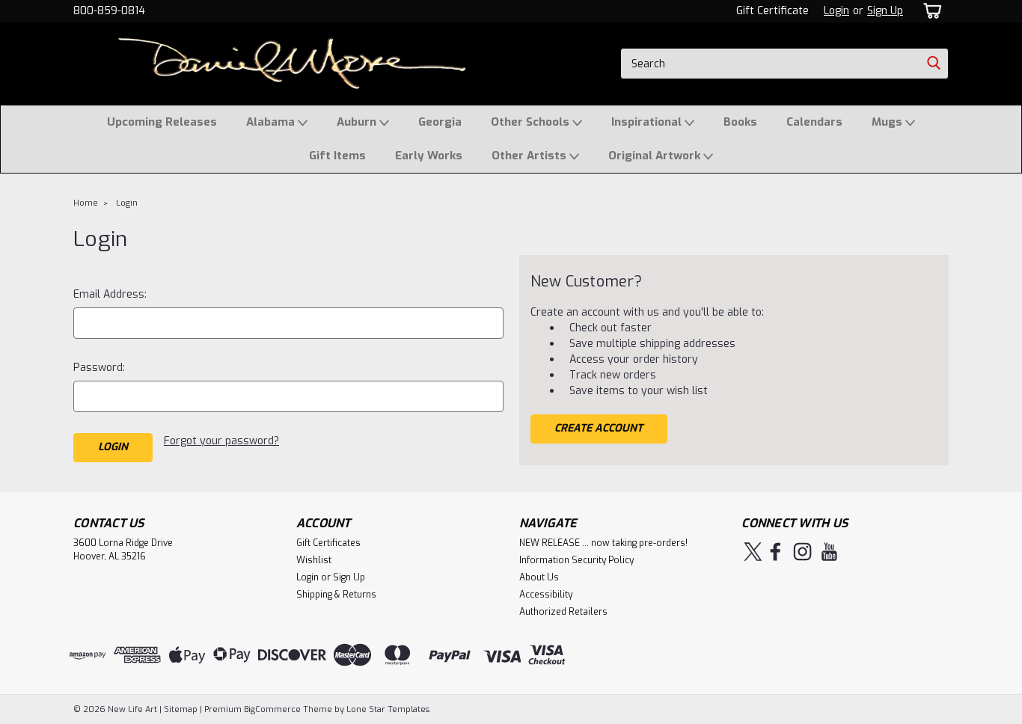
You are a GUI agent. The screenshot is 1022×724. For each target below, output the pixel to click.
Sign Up (885, 11)
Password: (99, 368)
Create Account (598, 428)
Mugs (888, 121)
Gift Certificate (772, 11)
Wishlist (313, 560)
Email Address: (110, 294)
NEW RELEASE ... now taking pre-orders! (603, 543)
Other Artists (530, 155)
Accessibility (545, 595)
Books (740, 121)
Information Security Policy (576, 560)
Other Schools (531, 121)
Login (836, 11)
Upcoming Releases (162, 121)
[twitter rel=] (753, 551)
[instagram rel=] (802, 551)
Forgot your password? (221, 441)
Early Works (428, 155)
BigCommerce (272, 709)
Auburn (358, 121)
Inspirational (648, 121)
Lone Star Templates (387, 709)
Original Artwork (655, 155)
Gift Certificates (328, 543)
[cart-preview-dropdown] (930, 11)
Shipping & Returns (336, 595)
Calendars (814, 121)
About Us (539, 577)
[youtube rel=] (829, 551)
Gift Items (337, 155)
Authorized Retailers (563, 612)
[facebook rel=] (775, 551)
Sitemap (181, 709)
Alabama (272, 121)
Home (85, 203)
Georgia (440, 121)
